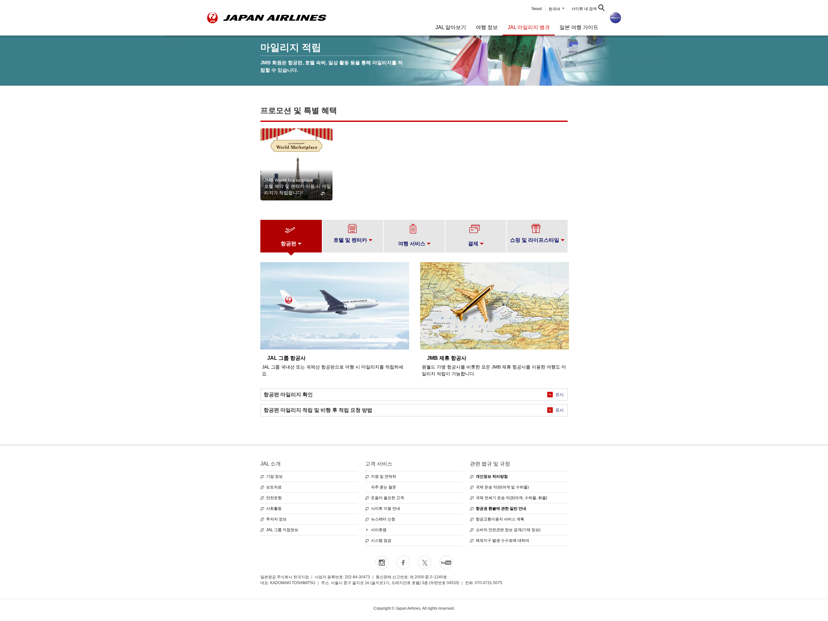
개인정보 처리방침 (492, 476)
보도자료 (274, 487)
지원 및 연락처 (383, 476)
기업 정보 (274, 476)
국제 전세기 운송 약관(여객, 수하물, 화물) (511, 498)
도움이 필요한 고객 (387, 498)
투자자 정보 (276, 519)
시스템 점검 (381, 540)
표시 (559, 394)
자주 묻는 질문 (383, 487)
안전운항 (274, 498)
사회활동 (274, 508)
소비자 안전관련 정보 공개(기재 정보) (508, 530)
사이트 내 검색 (584, 8)
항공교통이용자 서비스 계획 (500, 519)
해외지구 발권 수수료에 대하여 (502, 540)
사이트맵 (379, 530)
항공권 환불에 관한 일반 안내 (501, 508)
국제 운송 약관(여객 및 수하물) (502, 487)
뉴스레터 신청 (383, 519)
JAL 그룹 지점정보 (282, 530)
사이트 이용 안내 (385, 508)
